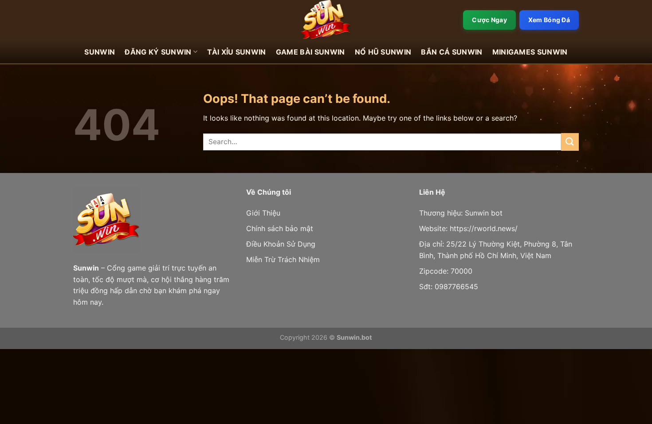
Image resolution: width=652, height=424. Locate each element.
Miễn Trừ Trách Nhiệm (283, 259)
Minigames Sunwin (530, 51)
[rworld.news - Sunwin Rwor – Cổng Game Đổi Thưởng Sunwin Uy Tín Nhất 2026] (326, 20)
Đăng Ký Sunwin (158, 51)
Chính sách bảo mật (279, 228)
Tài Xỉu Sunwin (236, 51)
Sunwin (99, 51)
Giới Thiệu (263, 212)
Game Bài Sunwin (310, 51)
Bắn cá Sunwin (451, 51)
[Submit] (570, 141)
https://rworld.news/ (484, 228)
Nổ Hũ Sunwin (383, 51)
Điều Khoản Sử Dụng (280, 243)
